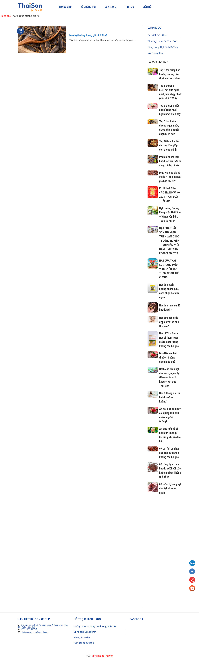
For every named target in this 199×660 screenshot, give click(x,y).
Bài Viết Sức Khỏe (157, 35)
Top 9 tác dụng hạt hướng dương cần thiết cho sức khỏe (169, 74)
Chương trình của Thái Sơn (162, 41)
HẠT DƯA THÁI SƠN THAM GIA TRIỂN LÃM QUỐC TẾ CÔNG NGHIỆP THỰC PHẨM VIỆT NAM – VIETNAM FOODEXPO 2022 (169, 240)
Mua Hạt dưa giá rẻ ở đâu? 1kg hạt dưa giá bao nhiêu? (169, 177)
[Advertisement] (164, 552)
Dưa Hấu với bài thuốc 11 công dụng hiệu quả (168, 357)
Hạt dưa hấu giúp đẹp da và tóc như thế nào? (169, 322)
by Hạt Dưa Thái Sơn (103, 656)
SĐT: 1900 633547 (28, 629)
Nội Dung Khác (156, 53)
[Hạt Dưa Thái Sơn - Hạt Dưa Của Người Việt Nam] (34, 7)
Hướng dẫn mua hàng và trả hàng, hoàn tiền (95, 626)
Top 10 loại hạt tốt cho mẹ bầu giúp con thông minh (169, 145)
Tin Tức (129, 7)
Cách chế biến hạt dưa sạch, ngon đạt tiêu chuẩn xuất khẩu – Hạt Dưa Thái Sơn (169, 377)
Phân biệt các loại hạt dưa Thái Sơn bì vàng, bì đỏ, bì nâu (170, 161)
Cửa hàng (110, 7)
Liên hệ (147, 7)
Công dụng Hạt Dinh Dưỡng (163, 47)
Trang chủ (65, 7)
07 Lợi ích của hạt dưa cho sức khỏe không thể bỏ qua (169, 453)
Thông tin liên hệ (82, 637)
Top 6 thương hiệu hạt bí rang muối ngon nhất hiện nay (169, 110)
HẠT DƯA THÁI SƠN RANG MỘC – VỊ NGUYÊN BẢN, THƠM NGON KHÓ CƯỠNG (169, 269)
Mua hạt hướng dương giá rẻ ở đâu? (88, 35)
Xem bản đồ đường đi (84, 643)
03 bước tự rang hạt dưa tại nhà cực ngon (170, 488)
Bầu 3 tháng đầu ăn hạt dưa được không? (169, 397)
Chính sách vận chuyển (85, 632)
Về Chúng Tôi (88, 7)
